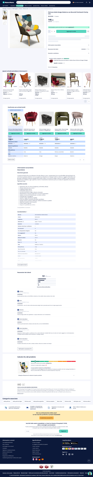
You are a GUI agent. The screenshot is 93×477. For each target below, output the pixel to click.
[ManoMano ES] (43, 459)
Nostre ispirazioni (36, 450)
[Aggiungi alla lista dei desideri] (88, 31)
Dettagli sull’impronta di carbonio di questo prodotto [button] (30, 375)
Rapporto (82, 472)
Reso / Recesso (6, 444)
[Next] (83, 159)
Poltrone (20, 8)
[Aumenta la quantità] (54, 31)
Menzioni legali (24, 472)
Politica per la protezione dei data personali (38, 472)
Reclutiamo (5, 454)
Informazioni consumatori (73, 472)
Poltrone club (25, 8)
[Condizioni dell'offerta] (88, 27)
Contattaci (5, 448)
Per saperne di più (58, 435)
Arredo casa (9, 8)
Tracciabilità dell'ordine (8, 442)
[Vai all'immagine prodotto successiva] (43, 29)
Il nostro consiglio (36, 442)
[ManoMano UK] (36, 459)
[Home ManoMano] (8, 2)
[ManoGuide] (90, 474)
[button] (68, 61)
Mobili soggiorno (15, 8)
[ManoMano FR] (33, 459)
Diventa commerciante (7, 452)
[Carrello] (89, 2)
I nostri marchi (35, 448)
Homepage (5, 8)
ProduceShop (54, 67)
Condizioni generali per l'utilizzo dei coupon (12, 457)
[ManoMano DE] (39, 459)
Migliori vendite (35, 452)
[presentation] (74, 375)
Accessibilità (87, 472)
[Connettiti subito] (86, 2)
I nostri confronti (36, 446)
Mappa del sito (16, 472)
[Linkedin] (63, 454)
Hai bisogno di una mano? (8, 446)
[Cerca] (18, 2)
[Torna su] (89, 460)
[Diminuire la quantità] (49, 31)
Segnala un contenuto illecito (9, 450)
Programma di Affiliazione (8, 455)
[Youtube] (72, 454)
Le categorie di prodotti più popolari (40, 444)
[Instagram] (69, 454)
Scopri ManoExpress (36, 454)
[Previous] (80, 159)
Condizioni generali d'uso (60, 472)
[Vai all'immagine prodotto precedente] (10, 29)
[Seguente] (89, 101)
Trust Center (51, 472)
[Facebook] (66, 454)
